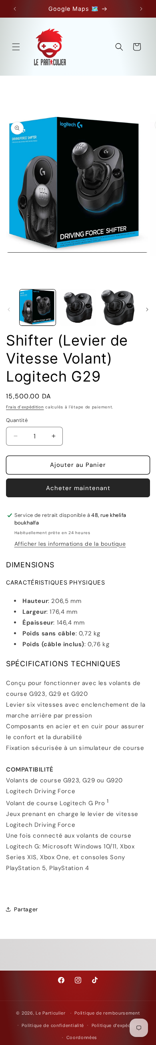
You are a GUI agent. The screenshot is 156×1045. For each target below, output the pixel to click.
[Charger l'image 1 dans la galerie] (38, 307)
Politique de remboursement (107, 1013)
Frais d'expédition (25, 407)
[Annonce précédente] (15, 9)
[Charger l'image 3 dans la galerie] (118, 307)
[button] (16, 47)
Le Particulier (51, 1013)
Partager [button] (26, 909)
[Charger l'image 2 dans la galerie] (78, 307)
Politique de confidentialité (53, 1025)
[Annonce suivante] (141, 9)
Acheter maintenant (78, 488)
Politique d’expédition (117, 1025)
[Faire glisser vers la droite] (147, 309)
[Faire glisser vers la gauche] (9, 309)
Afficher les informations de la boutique (70, 543)
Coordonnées (82, 1037)
